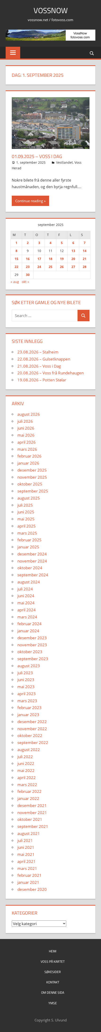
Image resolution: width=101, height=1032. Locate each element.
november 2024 (32, 561)
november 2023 (32, 645)
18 (50, 258)
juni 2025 (25, 512)
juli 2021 (25, 840)
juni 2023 (25, 679)
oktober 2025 (29, 484)
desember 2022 (32, 721)
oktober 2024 (29, 567)
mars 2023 (27, 700)
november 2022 (32, 728)
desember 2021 (32, 805)
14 (84, 250)
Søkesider (52, 971)
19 (62, 258)
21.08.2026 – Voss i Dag (39, 366)
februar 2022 (29, 791)
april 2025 (26, 526)
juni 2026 (25, 428)
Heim (52, 951)
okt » (25, 281)
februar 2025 (29, 540)
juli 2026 (25, 421)
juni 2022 (25, 763)
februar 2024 (29, 623)
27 (73, 266)
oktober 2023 (29, 651)
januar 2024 (28, 630)
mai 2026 (26, 435)
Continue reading (29, 200)
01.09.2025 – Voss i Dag (37, 156)
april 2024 (26, 610)
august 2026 (28, 414)
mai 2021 (26, 854)
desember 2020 (32, 889)
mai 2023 (26, 686)
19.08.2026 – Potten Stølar (41, 380)
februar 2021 (29, 875)
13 (73, 250)
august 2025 (28, 498)
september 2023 (32, 658)
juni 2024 (25, 595)
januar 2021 (28, 882)
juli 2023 (25, 672)
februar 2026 (29, 456)
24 (39, 266)
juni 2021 (25, 847)
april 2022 (26, 777)
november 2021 (32, 812)
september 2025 (32, 491)
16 (28, 258)
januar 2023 (28, 714)
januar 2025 (28, 547)
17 (39, 258)
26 (62, 266)
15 (16, 258)
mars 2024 (27, 617)
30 (28, 274)
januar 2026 (28, 463)
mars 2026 (27, 449)
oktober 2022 (29, 735)
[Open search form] (92, 53)
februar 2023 (29, 707)
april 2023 (26, 693)
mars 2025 (27, 533)
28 (84, 266)
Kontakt (52, 982)
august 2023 (28, 665)
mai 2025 (26, 519)
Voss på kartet (53, 961)
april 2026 (26, 442)
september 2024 (32, 575)
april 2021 (26, 861)
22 (16, 266)
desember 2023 (32, 637)
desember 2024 (32, 554)
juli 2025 (25, 505)
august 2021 (28, 833)
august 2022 (28, 749)
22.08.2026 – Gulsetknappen (43, 359)
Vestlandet (64, 162)
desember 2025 (32, 470)
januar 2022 (28, 798)
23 (28, 266)
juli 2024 (25, 589)
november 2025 (32, 477)
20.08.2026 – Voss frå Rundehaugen (50, 373)
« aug (15, 281)
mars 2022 (27, 784)
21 (84, 258)
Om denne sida (52, 992)
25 (50, 266)
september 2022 (32, 742)
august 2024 (28, 582)
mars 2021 (27, 868)
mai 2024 (26, 602)
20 (73, 258)
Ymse (52, 1003)
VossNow (51, 10)
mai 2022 (26, 770)
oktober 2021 (29, 819)
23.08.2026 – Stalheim (37, 352)
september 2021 (32, 826)
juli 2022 (25, 756)
